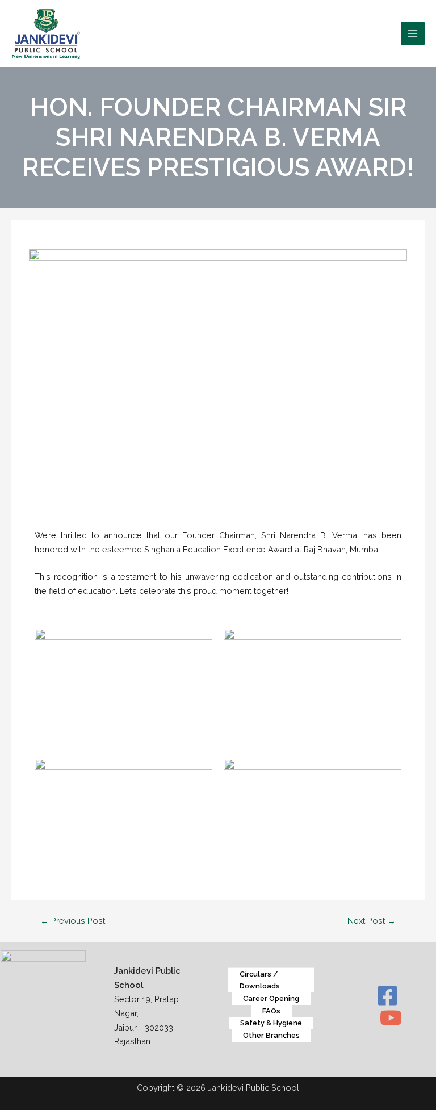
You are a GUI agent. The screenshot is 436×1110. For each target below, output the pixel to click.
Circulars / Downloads (260, 980)
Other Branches (271, 1035)
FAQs (271, 1011)
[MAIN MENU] (413, 33)
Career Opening (271, 998)
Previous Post (72, 920)
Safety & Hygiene (271, 1023)
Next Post (371, 920)
